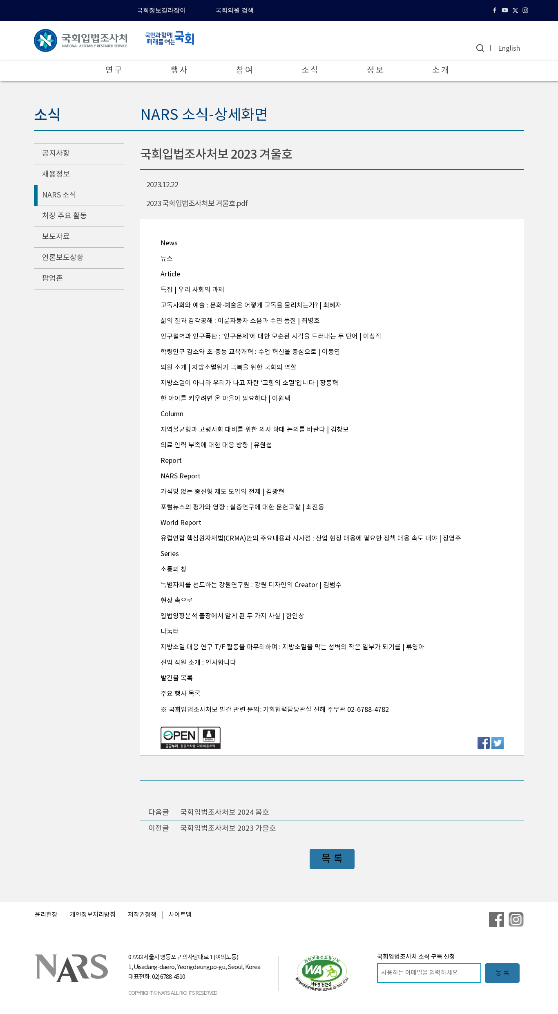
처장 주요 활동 (64, 216)
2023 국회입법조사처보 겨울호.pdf (197, 204)
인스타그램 (526, 10)
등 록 (502, 973)
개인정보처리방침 (93, 914)
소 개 (440, 70)
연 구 (113, 70)
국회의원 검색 (234, 10)
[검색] (480, 48)
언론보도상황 (63, 258)
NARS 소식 (59, 195)
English (509, 48)
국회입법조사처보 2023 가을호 (228, 828)
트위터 (516, 10)
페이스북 (495, 10)
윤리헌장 (46, 914)
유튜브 (506, 10)
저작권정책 (142, 914)
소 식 (309, 70)
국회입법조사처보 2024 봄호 (224, 812)
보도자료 (56, 237)
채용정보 (56, 174)
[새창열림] (321, 972)
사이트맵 (180, 914)
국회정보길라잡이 (161, 10)
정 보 (375, 70)
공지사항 (56, 153)
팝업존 (52, 278)
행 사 (179, 70)
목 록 (332, 859)
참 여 (244, 70)
